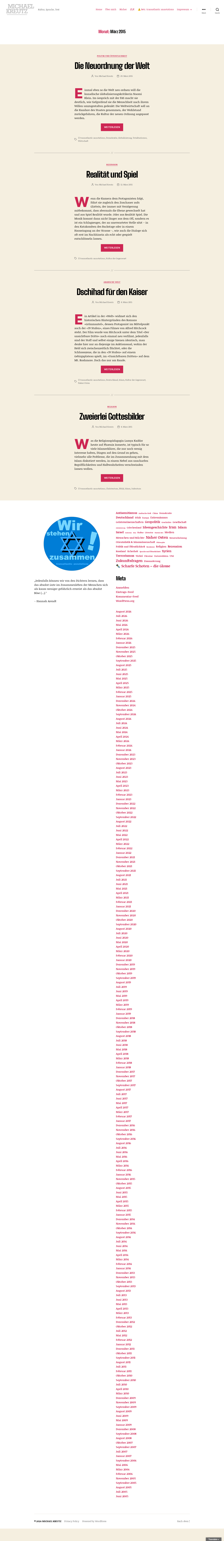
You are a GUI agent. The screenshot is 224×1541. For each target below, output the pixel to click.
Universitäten (161, 555)
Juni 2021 (122, 884)
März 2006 (123, 1469)
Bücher (123, 9)
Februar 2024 (124, 745)
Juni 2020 (122, 938)
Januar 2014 (123, 1268)
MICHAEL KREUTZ (51, 1521)
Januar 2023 (123, 799)
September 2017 (126, 1085)
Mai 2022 (122, 835)
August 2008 (124, 1438)
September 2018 (126, 1031)
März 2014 (122, 1259)
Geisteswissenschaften (130, 522)
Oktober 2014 (124, 1228)
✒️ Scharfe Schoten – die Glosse (143, 565)
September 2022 (126, 817)
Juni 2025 (122, 674)
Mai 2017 (121, 1103)
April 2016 (122, 1161)
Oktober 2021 (124, 866)
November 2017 (125, 1076)
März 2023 (122, 790)
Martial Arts (159, 533)
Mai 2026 (122, 625)
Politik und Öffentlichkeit (112, 56)
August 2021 (123, 875)
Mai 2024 (122, 732)
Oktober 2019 (124, 973)
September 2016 (126, 1139)
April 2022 (122, 839)
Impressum (183, 9)
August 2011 (123, 1362)
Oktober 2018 (124, 1027)
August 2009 (124, 1411)
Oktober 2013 (124, 1282)
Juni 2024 (122, 728)
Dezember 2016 (125, 1125)
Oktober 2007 (124, 1443)
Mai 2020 (122, 942)
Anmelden (122, 587)
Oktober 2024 (124, 710)
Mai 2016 (121, 1157)
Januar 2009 (124, 1425)
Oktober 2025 (124, 656)
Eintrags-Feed (125, 592)
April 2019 (122, 1000)
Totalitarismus (140, 137)
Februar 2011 (124, 1371)
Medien (169, 532)
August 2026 (123, 611)
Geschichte (166, 522)
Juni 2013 (122, 1300)
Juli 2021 (121, 879)
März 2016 (122, 1165)
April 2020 (122, 946)
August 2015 (123, 1188)
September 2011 (125, 1358)
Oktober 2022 (124, 812)
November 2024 (126, 705)
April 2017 (122, 1107)
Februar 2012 (124, 1340)
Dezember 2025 (125, 647)
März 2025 (122, 687)
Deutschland (112, 379)
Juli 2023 (121, 772)
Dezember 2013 (125, 1273)
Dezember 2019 (125, 964)
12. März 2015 (127, 184)
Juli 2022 (121, 826)
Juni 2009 (122, 1416)
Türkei (139, 556)
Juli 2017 (121, 1094)
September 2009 (126, 1407)
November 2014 (125, 1223)
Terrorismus (125, 555)
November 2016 (125, 1130)
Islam (121, 379)
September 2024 (126, 714)
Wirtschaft (83, 140)
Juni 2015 (122, 1192)
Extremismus (158, 517)
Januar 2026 (123, 643)
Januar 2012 (123, 1344)
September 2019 (126, 978)
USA (172, 556)
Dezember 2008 (126, 1429)
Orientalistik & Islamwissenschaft (135, 542)
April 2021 (122, 893)
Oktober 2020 (124, 920)
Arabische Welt (112, 282)
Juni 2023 (122, 777)
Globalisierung (125, 137)
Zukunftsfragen (129, 560)
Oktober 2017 (124, 1081)
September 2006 (126, 1460)
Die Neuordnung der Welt (112, 66)
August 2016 (123, 1143)
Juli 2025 (121, 669)
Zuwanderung (152, 561)
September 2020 (126, 924)
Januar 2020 (124, 960)
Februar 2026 (124, 638)
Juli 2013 (121, 1295)
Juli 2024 (121, 723)
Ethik (121, 488)
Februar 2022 (124, 848)
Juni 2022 (122, 830)
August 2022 (123, 821)
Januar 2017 (123, 1121)
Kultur (140, 532)
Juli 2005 (121, 1492)
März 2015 (122, 1206)
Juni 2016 (122, 1152)
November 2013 (125, 1277)
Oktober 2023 (124, 763)
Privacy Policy (71, 1521)
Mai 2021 (121, 888)
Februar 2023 (124, 795)
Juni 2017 (122, 1098)
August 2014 (123, 1237)
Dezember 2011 (125, 1349)
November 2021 (125, 862)
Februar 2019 (124, 1009)
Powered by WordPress (94, 1521)
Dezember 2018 (125, 1018)
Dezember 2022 (125, 803)
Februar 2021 (124, 902)
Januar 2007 (123, 1456)
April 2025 (122, 683)
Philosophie (160, 542)
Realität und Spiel (112, 174)
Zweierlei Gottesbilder (111, 416)
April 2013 (122, 1308)
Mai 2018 (121, 1049)
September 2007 (126, 1447)
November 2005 (126, 1478)
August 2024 (123, 719)
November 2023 (125, 759)
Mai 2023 (121, 781)
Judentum (136, 488)
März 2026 (122, 634)
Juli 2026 (121, 616)
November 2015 (125, 1179)
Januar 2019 (123, 1014)
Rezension (112, 164)
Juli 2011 (121, 1366)
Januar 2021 (123, 906)
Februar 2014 (124, 1264)
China (155, 513)
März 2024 (122, 741)
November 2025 (126, 652)
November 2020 (126, 915)
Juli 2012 (121, 1331)
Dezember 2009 (126, 1398)
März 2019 (122, 1005)
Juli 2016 (121, 1148)
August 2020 (124, 929)
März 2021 (122, 897)
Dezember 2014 (125, 1219)
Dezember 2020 (126, 911)
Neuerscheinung (178, 537)
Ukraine (148, 555)
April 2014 (122, 1255)
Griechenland (134, 527)
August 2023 (123, 768)
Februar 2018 (124, 1063)
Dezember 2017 (125, 1072)
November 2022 (126, 808)
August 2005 (124, 1487)
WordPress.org (125, 601)
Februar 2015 (124, 1210)
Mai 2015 (121, 1197)
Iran (172, 527)
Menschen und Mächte (130, 537)
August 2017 (123, 1089)
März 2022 (122, 844)
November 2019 (125, 969)
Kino (134, 533)
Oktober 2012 (124, 1326)
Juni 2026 (122, 620)
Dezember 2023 (125, 754)
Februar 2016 (124, 1170)
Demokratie (111, 137)
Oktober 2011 (124, 1353)
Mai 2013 (121, 1304)
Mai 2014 (121, 1250)
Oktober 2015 (124, 1183)
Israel (120, 532)
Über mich (110, 9)
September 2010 (126, 1380)
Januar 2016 (123, 1174)
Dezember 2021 (125, 857)
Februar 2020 (124, 955)
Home (99, 9)
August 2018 (123, 1036)
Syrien (166, 551)
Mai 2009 (122, 1420)
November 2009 (126, 1402)
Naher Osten (84, 382)
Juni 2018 (122, 1045)
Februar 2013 (124, 1317)
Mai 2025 (122, 678)
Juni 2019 (122, 991)
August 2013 (123, 1291)
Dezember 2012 (125, 1322)
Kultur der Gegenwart (116, 258)
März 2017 (122, 1112)
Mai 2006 (122, 1465)
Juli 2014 (121, 1241)
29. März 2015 (126, 75)
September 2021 (126, 871)
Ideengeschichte (155, 527)
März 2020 (123, 951)
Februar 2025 (124, 692)
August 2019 (123, 982)
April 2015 (122, 1201)
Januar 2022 (123, 853)
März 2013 (122, 1313)
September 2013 (126, 1286)
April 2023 (122, 786)
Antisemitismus (126, 513)
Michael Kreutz (106, 75)
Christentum (112, 488)
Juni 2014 (122, 1246)
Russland (121, 551)
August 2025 (123, 665)
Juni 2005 (122, 1496)
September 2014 (126, 1232)
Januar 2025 (123, 696)
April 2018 (122, 1054)
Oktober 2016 (124, 1134)
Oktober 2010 (124, 1375)
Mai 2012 (121, 1335)
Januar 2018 (123, 1067)
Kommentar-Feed (127, 596)
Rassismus (150, 547)
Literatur (149, 532)
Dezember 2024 (125, 701)
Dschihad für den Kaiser (112, 292)
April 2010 (122, 1389)
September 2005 (126, 1483)
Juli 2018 (121, 1040)
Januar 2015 (123, 1215)
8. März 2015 (126, 302)
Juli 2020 (121, 933)
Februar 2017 (124, 1116)
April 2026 (122, 629)
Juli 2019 (121, 987)
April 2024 (122, 737)
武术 (132, 9)
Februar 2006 (124, 1474)
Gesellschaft (179, 522)
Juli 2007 (121, 1451)
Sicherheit (132, 551)
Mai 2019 (121, 996)
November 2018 (125, 1022)
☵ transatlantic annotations (91, 137)
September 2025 (126, 660)
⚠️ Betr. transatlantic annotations (156, 9)
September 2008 (126, 1434)
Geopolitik (152, 522)
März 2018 (122, 1058)
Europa (145, 517)
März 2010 (122, 1393)
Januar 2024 (123, 750)
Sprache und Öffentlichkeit (150, 551)
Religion (112, 406)
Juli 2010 (121, 1384)
